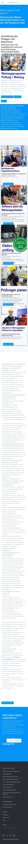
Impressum (6, 815)
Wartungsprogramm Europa (10, 779)
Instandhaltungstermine (9, 790)
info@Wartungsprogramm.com (11, 827)
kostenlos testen (7, 96)
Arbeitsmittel (15, 747)
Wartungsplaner (7, 774)
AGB (4, 820)
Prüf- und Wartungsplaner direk (11, 782)
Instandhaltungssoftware (10, 804)
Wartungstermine (7, 787)
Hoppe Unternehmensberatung (11, 771)
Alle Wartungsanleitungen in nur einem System (14, 173)
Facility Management (14, 749)
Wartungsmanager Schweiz (10, 776)
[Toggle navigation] (2, 2)
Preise (4, 101)
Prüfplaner (14, 753)
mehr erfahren (8, 184)
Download (17, 96)
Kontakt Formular (7, 703)
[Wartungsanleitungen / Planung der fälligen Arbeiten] (14, 159)
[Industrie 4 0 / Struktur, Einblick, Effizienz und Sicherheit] (14, 319)
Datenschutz (6, 817)
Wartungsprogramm (8, 784)
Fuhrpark (15, 751)
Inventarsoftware (7, 807)
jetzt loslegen (14, 740)
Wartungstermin (7, 797)
